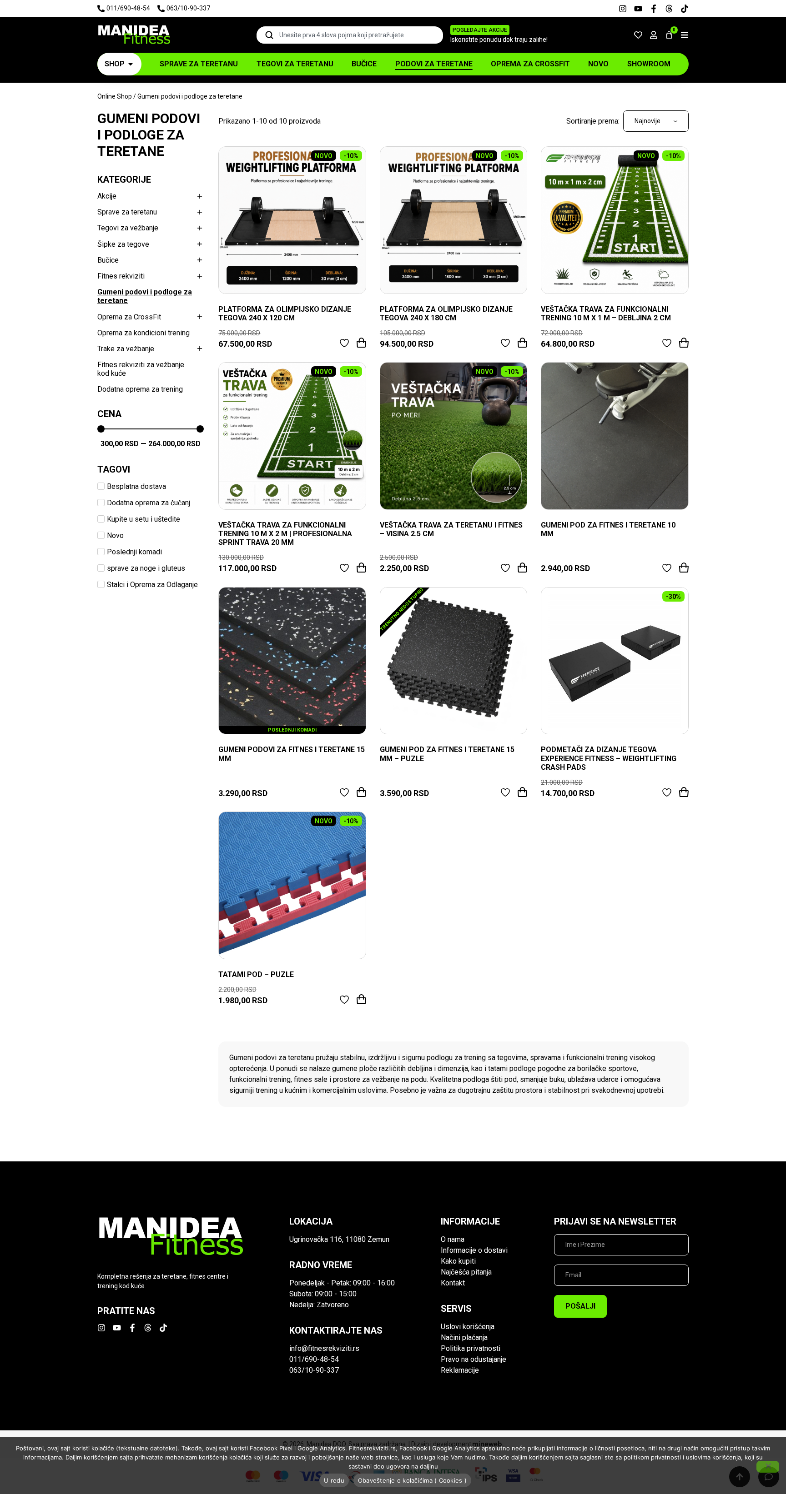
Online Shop (114, 96)
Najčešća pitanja (466, 1272)
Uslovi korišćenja (467, 1326)
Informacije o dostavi (474, 1250)
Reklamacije (460, 1370)
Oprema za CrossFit (129, 317)
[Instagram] (623, 9)
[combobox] (350, 35)
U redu (334, 1480)
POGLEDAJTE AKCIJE (480, 30)
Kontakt (453, 1283)
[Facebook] (654, 9)
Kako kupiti (458, 1261)
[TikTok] (684, 9)
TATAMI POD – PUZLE (256, 974)
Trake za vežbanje (125, 348)
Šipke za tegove (123, 244)
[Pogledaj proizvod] (292, 220)
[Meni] (684, 35)
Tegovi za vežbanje (127, 228)
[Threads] (669, 9)
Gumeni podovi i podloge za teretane (144, 296)
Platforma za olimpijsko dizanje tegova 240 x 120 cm (284, 313)
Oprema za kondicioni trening (143, 333)
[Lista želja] (638, 35)
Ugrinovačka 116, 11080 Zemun (339, 1239)
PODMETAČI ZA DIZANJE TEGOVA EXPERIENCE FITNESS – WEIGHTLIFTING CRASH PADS (608, 758)
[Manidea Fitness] (133, 35)
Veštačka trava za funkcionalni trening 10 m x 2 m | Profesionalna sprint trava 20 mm (285, 534)
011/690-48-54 (314, 1359)
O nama (452, 1239)
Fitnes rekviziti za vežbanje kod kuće (140, 369)
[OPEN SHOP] (130, 64)
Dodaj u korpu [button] (361, 343)
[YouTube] (638, 9)
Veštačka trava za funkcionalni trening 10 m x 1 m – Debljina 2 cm (606, 313)
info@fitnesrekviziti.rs (324, 1348)
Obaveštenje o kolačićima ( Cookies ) (412, 1480)
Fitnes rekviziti (121, 276)
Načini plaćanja (464, 1337)
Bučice (108, 260)
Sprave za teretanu (127, 212)
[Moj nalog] (654, 35)
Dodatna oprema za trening (140, 389)
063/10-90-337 (314, 1370)
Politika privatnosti (470, 1348)
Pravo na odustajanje (473, 1359)
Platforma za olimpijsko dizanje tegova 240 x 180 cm (446, 313)
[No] (767, 1467)
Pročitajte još (522, 792)
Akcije (106, 196)
